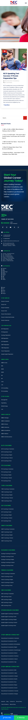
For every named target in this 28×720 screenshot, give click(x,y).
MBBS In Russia (4, 424)
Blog (7, 701)
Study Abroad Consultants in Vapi (8, 662)
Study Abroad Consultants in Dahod (9, 653)
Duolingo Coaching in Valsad (7, 562)
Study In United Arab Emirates (7, 317)
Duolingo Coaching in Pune (7, 565)
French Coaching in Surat (7, 576)
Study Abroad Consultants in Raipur (9, 684)
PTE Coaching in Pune (6, 480)
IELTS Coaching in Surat (6, 451)
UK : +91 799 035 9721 (7, 254)
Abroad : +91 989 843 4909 (8, 260)
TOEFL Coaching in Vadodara (7, 489)
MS (2, 378)
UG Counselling (4, 388)
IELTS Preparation (5, 328)
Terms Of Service (5, 704)
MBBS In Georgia (5, 417)
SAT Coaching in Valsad (6, 518)
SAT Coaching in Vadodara (7, 509)
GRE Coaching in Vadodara (7, 593)
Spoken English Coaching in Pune (8, 625)
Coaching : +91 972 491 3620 (8, 258)
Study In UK (3, 304)
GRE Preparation (4, 338)
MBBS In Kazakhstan (5, 430)
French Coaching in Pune (6, 585)
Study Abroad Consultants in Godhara (9, 656)
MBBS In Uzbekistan (5, 421)
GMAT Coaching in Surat (6, 532)
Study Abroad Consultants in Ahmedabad (10, 644)
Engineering (3, 403)
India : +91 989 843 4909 (7, 259)
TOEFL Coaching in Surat (6, 492)
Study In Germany (5, 320)
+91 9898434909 (6, 238)
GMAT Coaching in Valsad (7, 538)
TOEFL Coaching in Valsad (7, 497)
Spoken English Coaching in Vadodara (10, 613)
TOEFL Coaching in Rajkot (6, 495)
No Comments (8, 82)
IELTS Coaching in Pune (6, 460)
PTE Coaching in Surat (6, 472)
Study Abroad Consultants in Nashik (9, 679)
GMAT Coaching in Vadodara (7, 529)
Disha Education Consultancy (11, 81)
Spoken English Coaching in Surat (8, 616)
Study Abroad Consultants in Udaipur (9, 676)
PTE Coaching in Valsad (6, 477)
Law (2, 409)
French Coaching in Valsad (7, 582)
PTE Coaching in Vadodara (7, 469)
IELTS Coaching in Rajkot (6, 455)
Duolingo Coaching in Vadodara (8, 553)
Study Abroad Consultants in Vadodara (10, 638)
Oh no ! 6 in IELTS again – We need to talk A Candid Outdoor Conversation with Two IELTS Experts (13, 136)
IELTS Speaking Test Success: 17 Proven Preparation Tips (11, 75)
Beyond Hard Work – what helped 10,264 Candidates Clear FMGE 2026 (13, 153)
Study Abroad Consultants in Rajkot (9, 647)
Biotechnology (4, 406)
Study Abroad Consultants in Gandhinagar (10, 650)
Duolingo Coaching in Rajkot (7, 559)
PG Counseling (4, 391)
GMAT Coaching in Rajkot (6, 535)
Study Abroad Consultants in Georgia (9, 693)
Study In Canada (5, 301)
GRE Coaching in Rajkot (6, 599)
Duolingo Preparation (5, 335)
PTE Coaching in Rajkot (6, 475)
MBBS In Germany (5, 427)
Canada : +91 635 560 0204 (8, 253)
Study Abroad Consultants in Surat (9, 641)
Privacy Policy (19, 701)
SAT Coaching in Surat (6, 512)
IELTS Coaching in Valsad (7, 457)
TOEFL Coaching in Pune (6, 500)
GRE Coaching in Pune (6, 605)
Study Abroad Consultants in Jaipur (9, 673)
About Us (3, 701)
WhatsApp (22, 717)
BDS (2, 365)
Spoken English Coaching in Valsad (9, 622)
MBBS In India (4, 362)
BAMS (2, 372)
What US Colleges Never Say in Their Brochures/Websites (12, 148)
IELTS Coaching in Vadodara (7, 449)
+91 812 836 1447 (6, 236)
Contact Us (12, 701)
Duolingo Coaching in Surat (7, 556)
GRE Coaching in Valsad (6, 602)
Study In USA (4, 310)
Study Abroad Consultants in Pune (8, 682)
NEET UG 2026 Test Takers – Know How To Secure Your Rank (13, 142)
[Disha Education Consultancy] (14, 3)
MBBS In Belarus (4, 433)
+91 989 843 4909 (6, 235)
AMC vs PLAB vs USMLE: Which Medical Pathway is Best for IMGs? (12, 130)
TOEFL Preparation (5, 347)
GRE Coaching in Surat (6, 596)
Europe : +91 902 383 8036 (8, 257)
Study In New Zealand (6, 314)
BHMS (2, 369)
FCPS (2, 381)
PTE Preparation (4, 332)
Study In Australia (5, 307)
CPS (2, 384)
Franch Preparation (5, 351)
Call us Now (8, 717)
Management (4, 399)
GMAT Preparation (5, 344)
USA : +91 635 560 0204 (7, 256)
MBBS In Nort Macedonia (6, 436)
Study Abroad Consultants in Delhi (8, 670)
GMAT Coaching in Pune (6, 540)
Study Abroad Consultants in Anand (9, 687)
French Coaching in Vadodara (8, 573)
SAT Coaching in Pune (6, 520)
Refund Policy (13, 704)
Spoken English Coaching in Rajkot (9, 619)
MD (2, 375)
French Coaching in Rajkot (7, 579)
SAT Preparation (4, 341)
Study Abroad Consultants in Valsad (9, 659)
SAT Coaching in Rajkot (6, 515)
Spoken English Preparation (7, 354)
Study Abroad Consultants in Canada (9, 690)
